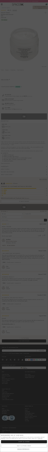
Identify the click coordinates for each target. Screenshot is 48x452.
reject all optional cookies (24, 445)
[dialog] (24, 442)
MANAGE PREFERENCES (23, 449)
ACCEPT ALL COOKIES (24, 441)
